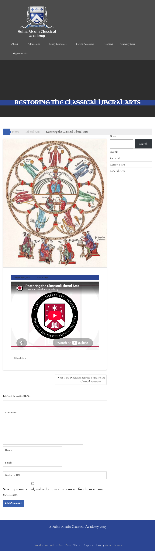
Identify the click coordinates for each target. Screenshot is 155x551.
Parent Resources (85, 43)
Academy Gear (127, 43)
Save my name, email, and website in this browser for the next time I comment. (54, 492)
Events (114, 152)
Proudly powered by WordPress (52, 545)
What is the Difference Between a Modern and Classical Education (81, 379)
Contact (109, 43)
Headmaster (42, 277)
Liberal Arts (20, 358)
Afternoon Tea (20, 53)
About (14, 43)
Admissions (34, 43)
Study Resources (58, 43)
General (115, 158)
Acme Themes (113, 545)
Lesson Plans (117, 164)
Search (114, 136)
